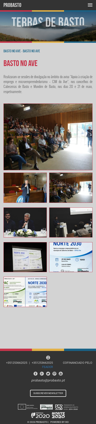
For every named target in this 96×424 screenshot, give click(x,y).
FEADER (47, 367)
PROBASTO (12, 5)
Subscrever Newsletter (48, 393)
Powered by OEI (59, 422)
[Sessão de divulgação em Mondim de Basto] (48, 137)
